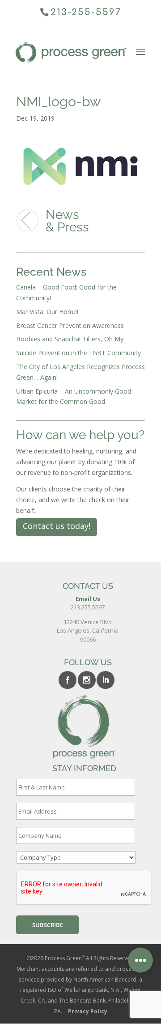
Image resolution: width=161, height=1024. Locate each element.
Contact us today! (56, 525)
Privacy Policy (87, 1011)
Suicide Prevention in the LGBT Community (78, 352)
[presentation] (84, 888)
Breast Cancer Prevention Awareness (70, 325)
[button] (140, 960)
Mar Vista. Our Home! (47, 311)
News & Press (67, 221)
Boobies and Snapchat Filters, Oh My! (70, 339)
